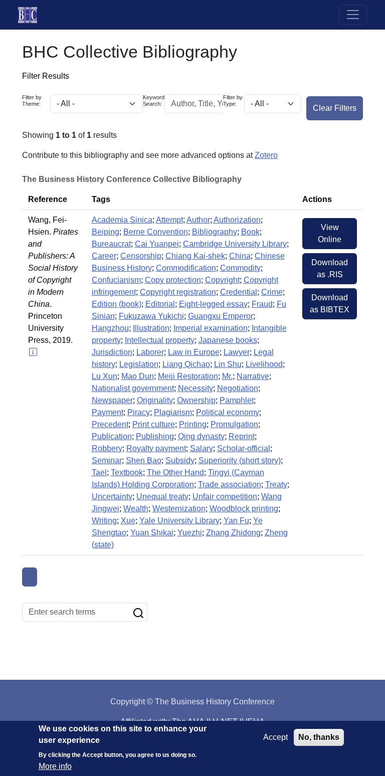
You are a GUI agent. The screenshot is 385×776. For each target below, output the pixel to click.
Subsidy (180, 460)
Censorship (140, 256)
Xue (128, 520)
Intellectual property (160, 340)
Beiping (105, 232)
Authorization (237, 220)
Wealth (135, 508)
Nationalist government (133, 388)
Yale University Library (179, 520)
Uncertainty (112, 496)
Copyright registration (178, 292)
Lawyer (237, 352)
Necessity (195, 388)
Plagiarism (173, 412)
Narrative (253, 376)
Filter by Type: (233, 100)
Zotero (266, 155)
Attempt (169, 220)
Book (250, 232)
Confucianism (116, 280)
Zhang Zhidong (233, 532)
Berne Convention (155, 232)
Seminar (107, 460)
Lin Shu (228, 364)
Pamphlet (237, 400)
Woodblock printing (244, 508)
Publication (112, 436)
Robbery (107, 448)
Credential (238, 292)
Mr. (227, 376)
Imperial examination (210, 328)
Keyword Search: (153, 100)
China (240, 256)
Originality (155, 400)
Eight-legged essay (213, 304)
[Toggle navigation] (353, 15)
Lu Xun (104, 376)
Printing (193, 424)
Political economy (227, 412)
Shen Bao (143, 460)
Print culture (153, 424)
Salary (201, 448)
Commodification (186, 268)
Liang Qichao (186, 364)
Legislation (138, 364)
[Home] (31, 15)
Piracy (138, 412)
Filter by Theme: (32, 100)
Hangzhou (110, 328)
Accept (275, 737)
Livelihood (264, 364)
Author (198, 220)
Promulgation (234, 424)
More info (55, 766)
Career (104, 256)
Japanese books (228, 340)
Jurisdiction (112, 352)
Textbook (127, 472)
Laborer (150, 352)
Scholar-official (243, 448)
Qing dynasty (201, 436)
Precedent (110, 424)
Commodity (240, 268)
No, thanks (318, 737)
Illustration (151, 328)
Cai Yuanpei (157, 244)
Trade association (229, 484)
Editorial (160, 304)
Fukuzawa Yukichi (151, 316)
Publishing (155, 436)
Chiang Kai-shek (195, 256)
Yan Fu (236, 520)
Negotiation (237, 388)
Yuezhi (189, 532)
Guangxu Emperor (220, 316)
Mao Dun (137, 376)
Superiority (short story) (240, 460)
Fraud (262, 304)
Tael (99, 472)
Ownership (196, 400)
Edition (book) (116, 304)
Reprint (242, 436)
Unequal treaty (162, 496)
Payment (107, 412)
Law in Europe (194, 352)
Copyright (222, 280)
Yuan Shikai (151, 532)
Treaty (276, 484)
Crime (272, 292)
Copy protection (173, 280)
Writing (104, 520)
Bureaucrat (111, 244)
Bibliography (214, 232)
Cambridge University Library (235, 244)
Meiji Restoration (188, 376)
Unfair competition (224, 496)
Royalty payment (156, 448)
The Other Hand (175, 472)
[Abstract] (32, 352)
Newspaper (112, 400)
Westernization (179, 508)
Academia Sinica (122, 220)
